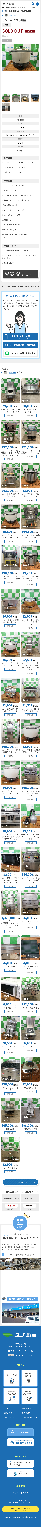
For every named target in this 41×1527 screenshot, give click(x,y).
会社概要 (26, 1413)
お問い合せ (9, 1417)
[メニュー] (37, 4)
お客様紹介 (27, 1408)
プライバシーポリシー (29, 1417)
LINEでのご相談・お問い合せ (22, 353)
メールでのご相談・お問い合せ (23, 345)
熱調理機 (21, 7)
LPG (7, 40)
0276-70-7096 (20, 1351)
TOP (6, 1408)
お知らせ (8, 1413)
